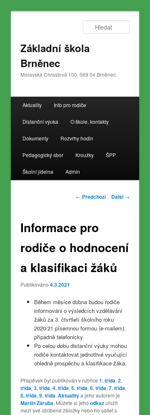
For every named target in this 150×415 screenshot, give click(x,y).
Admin (72, 171)
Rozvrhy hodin (76, 138)
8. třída (28, 395)
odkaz (97, 403)
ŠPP (111, 154)
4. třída (60, 388)
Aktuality (32, 104)
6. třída (98, 388)
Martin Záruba (36, 403)
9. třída (47, 395)
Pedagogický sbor (42, 154)
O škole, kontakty (89, 121)
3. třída (42, 388)
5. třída (79, 388)
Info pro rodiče (70, 104)
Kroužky (84, 154)
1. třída (107, 380)
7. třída (117, 388)
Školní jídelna (37, 171)
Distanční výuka (40, 121)
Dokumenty (35, 138)
